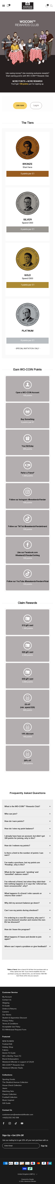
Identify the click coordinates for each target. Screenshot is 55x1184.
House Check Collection (12, 1085)
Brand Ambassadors (10, 1059)
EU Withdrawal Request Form (14, 1030)
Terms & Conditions (10, 1024)
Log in (36, 105)
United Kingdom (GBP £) (26, 1174)
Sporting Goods (8, 1079)
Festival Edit (7, 1044)
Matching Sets (8, 1091)
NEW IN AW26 (8, 1041)
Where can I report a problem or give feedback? (25, 946)
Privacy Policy (7, 1021)
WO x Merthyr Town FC (11, 1056)
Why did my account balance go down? (22, 903)
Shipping (5, 1003)
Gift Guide (6, 1103)
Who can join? (10, 814)
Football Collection (9, 1097)
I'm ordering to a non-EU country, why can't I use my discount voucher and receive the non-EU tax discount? (25, 920)
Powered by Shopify (27, 1179)
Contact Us (6, 1000)
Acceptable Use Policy (11, 1027)
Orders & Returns (9, 1009)
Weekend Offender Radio (12, 1068)
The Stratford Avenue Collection (15, 1082)
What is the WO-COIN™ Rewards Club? (22, 806)
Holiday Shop (7, 1047)
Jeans (4, 1088)
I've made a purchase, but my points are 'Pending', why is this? (22, 863)
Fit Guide (6, 1006)
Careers (5, 1012)
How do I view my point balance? (19, 828)
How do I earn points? (14, 821)
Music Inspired (8, 1100)
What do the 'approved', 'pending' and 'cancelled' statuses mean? (21, 873)
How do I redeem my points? (17, 845)
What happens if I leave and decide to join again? (22, 938)
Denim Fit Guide (8, 1053)
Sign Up (44, 1146)
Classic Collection (9, 1094)
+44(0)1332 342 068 (10, 1118)
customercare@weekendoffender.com (17, 1115)
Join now (20, 105)
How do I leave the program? (17, 929)
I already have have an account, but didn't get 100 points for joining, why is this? (24, 837)
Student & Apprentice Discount (14, 1018)
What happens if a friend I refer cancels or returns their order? (23, 894)
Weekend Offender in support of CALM (18, 1062)
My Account (7, 997)
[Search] (51, 5)
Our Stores (6, 1015)
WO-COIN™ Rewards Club (13, 1065)
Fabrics (5, 1050)
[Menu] (3, 5)
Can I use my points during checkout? (21, 910)
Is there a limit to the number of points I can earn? (23, 854)
